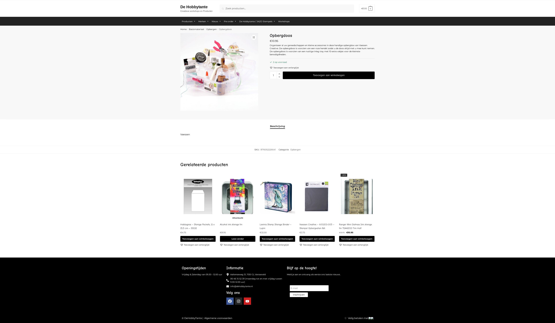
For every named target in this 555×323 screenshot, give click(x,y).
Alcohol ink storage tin (231, 224)
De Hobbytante (194, 7)
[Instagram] (238, 301)
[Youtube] (247, 301)
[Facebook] (230, 301)
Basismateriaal (196, 29)
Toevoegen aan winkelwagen (329, 75)
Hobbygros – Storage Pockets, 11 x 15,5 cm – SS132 (197, 226)
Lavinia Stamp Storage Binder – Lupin (276, 226)
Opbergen (211, 29)
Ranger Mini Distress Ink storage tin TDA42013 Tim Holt (355, 226)
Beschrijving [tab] (277, 126)
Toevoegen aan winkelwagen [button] (198, 239)
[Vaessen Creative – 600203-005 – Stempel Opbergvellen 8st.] (317, 196)
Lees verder (238, 239)
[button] (253, 37)
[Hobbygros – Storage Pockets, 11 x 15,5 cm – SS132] (198, 196)
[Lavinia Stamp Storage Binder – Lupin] (277, 196)
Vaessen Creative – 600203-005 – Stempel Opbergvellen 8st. (316, 226)
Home (183, 29)
